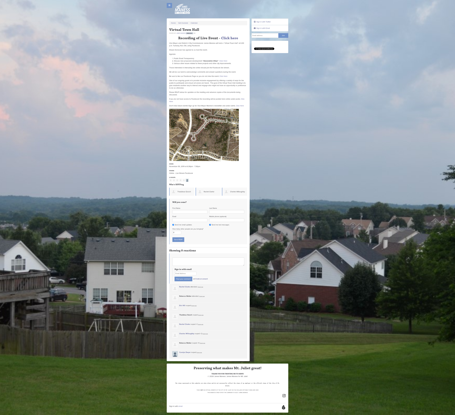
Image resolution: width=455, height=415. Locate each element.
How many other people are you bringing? (187, 229)
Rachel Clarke (182, 192)
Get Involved (183, 23)
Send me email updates (183, 225)
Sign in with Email (263, 28)
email (180, 406)
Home (173, 23)
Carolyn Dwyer (185, 352)
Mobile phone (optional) (217, 217)
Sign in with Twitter (263, 22)
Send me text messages (220, 225)
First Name (176, 208)
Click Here (223, 61)
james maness (181, 33)
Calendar (194, 23)
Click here (229, 38)
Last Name (213, 208)
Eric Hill (182, 306)
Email (174, 217)
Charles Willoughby (211, 192)
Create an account (201, 279)
